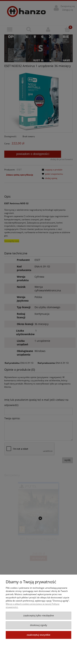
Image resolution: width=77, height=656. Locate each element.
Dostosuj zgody (38, 625)
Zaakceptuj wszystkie (38, 634)
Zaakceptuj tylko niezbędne (38, 615)
